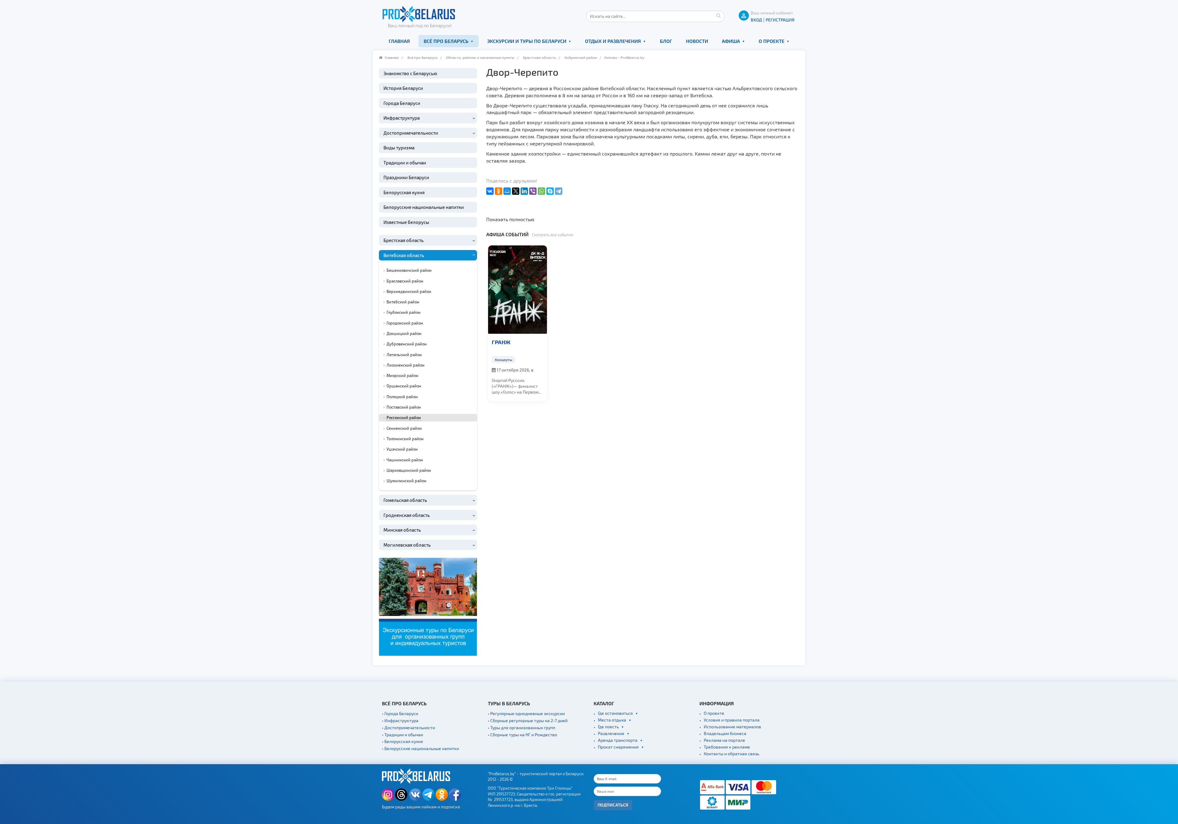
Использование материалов (732, 726)
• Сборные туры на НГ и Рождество (522, 734)
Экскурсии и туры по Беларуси (526, 41)
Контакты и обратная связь (731, 753)
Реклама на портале (724, 740)
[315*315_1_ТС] (428, 606)
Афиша (731, 41)
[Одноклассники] (498, 191)
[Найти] (718, 15)
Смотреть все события (552, 235)
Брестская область (539, 57)
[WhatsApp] (541, 191)
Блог (666, 41)
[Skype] (550, 191)
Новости (697, 41)
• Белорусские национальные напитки (420, 748)
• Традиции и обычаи (402, 734)
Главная (399, 41)
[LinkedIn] (524, 191)
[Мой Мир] (507, 191)
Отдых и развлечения (613, 41)
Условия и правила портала (732, 719)
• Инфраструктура (400, 720)
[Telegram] (558, 191)
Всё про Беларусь (446, 41)
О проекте (771, 41)
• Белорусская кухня (402, 741)
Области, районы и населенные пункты (480, 57)
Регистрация (780, 19)
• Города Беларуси (400, 713)
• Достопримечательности (408, 727)
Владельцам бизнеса (725, 733)
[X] (515, 191)
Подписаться (613, 804)
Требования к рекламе (727, 746)
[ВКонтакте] (490, 191)
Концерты (503, 359)
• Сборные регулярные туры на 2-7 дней (528, 720)
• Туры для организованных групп (521, 727)
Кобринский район (580, 57)
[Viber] (533, 191)
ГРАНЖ (501, 342)
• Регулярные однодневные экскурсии (526, 713)
